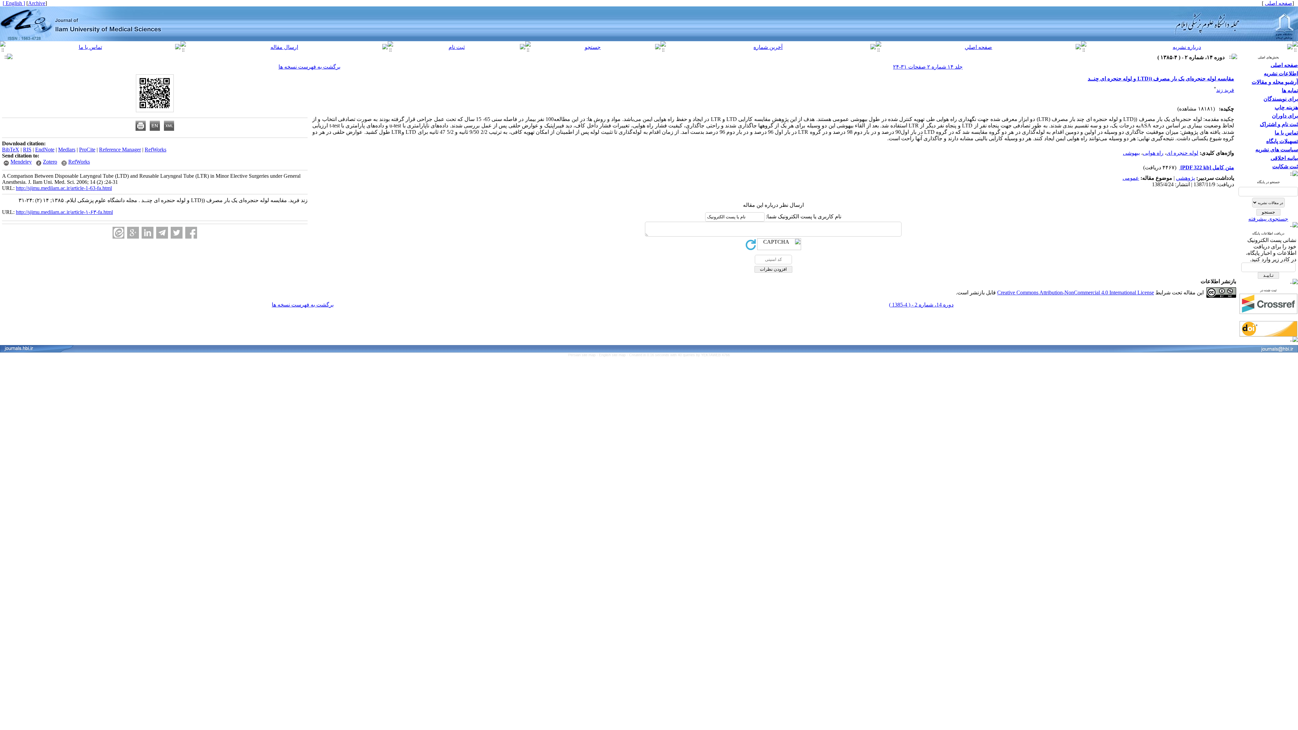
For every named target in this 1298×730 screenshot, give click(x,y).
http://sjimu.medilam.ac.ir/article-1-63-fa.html (64, 188)
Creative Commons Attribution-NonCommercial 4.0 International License (1075, 292)
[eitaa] (118, 233)
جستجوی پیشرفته (1268, 219)
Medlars (66, 149)
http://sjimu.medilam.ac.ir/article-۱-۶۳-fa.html (64, 212)
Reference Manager (120, 149)
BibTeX (10, 149)
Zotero (50, 162)
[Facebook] (191, 233)
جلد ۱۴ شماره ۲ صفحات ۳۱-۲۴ (928, 67)
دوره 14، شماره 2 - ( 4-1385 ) (921, 305)
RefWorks (155, 149)
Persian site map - (583, 355)
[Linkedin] (147, 233)
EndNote (44, 149)
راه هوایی (1153, 153)
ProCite (87, 149)
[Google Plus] (133, 233)
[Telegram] (162, 233)
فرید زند (1225, 90)
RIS (27, 149)
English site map (613, 355)
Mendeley (21, 162)
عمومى (1131, 178)
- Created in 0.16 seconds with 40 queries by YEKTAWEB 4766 (678, 355)
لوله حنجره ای (1182, 153)
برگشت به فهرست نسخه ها (309, 67)
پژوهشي (1185, 178)
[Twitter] (177, 233)
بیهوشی (1131, 153)
